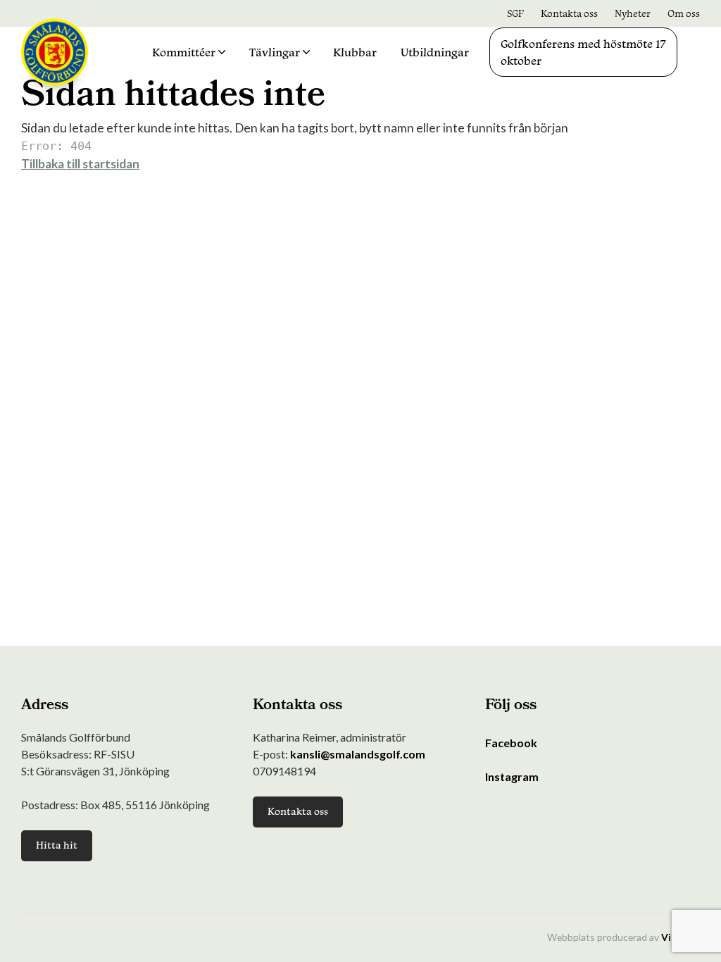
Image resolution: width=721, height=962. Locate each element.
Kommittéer (183, 52)
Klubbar (355, 52)
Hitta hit (56, 845)
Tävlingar (274, 52)
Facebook (511, 742)
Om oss (683, 13)
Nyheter (633, 13)
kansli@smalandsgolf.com (357, 754)
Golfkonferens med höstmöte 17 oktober (583, 52)
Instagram (512, 776)
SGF (515, 13)
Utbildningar (435, 52)
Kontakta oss (569, 13)
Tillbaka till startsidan (80, 163)
